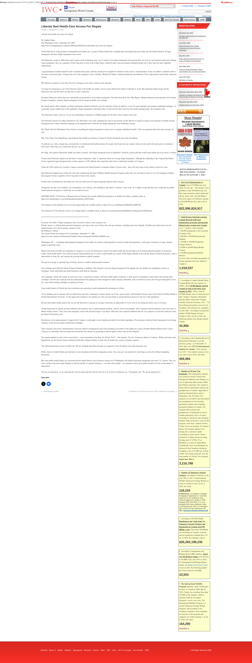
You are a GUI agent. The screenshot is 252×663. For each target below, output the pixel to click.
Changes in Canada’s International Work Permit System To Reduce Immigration (192, 96)
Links (157, 19)
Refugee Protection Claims (198, 565)
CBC (148, 19)
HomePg (51, 19)
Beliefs (75, 19)
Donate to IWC (204, 6)
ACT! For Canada (172, 19)
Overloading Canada (49, 391)
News (138, 19)
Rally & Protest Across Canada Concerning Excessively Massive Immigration (189, 48)
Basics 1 (63, 19)
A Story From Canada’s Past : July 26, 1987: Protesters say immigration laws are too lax (146, 16)
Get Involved (189, 19)
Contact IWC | (189, 6)
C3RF (202, 19)
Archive (128, 19)
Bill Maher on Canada (186, 80)
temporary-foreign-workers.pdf (195, 511)
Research (115, 19)
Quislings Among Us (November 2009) (191, 105)
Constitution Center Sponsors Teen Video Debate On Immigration (153, 391)
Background (101, 19)
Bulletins (87, 19)
